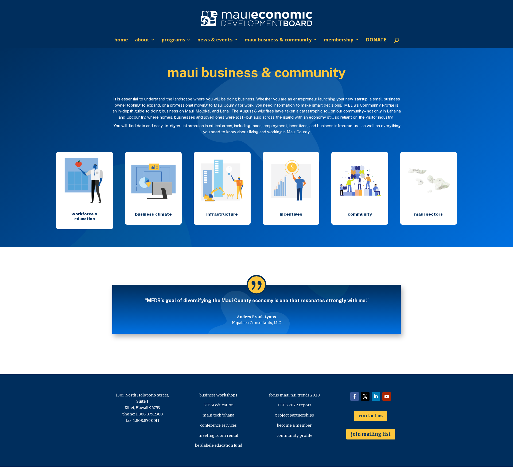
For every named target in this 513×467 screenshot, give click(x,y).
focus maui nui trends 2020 (294, 395)
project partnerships (294, 415)
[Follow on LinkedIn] (376, 396)
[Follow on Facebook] (354, 396)
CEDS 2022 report (294, 405)
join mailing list (371, 434)
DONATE (376, 40)
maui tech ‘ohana (218, 415)
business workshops (218, 395)
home (121, 40)
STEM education (219, 405)
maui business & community (278, 40)
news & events (214, 40)
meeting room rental (218, 435)
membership (338, 40)
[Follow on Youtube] (386, 396)
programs (173, 40)
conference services (218, 425)
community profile (294, 435)
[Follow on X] (365, 396)
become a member (294, 425)
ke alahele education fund (218, 445)
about (142, 40)
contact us (371, 416)
